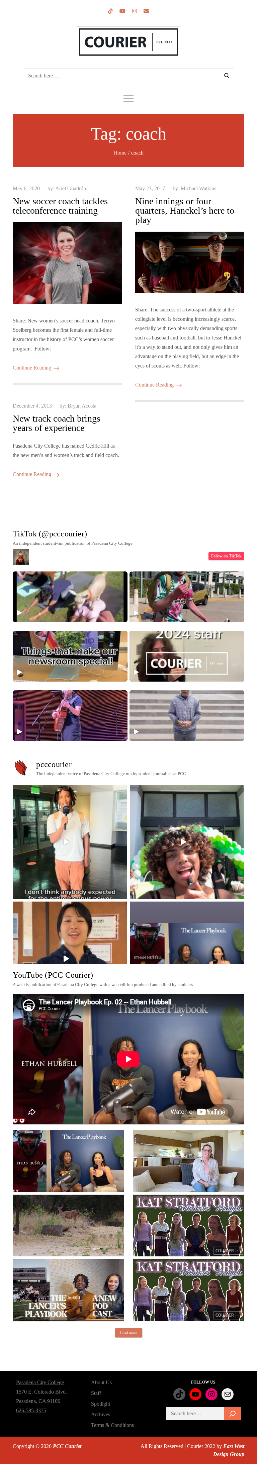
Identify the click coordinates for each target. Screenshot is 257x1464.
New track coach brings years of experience (56, 423)
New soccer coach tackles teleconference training (60, 206)
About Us (101, 1382)
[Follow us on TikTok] (110, 11)
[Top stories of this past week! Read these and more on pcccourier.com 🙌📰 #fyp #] (187, 715)
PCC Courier (67, 1446)
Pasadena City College (40, 1382)
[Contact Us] (146, 11)
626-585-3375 (31, 1410)
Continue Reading (32, 368)
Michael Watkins (198, 188)
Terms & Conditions (112, 1425)
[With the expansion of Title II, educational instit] (70, 959)
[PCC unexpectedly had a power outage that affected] (70, 842)
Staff (96, 1393)
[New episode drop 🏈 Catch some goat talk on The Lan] (187, 959)
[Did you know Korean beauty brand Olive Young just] (187, 842)
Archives (100, 1414)
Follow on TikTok (226, 556)
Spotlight (100, 1404)
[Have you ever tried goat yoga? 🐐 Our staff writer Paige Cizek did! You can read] (70, 596)
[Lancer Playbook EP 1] (68, 1290)
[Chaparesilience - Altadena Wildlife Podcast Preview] (68, 1225)
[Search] (232, 1413)
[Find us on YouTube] (122, 11)
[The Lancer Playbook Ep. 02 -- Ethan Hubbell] (68, 1161)
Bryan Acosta (82, 406)
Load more (128, 1333)
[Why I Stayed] (188, 1161)
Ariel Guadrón (70, 188)
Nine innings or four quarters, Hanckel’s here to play (184, 210)
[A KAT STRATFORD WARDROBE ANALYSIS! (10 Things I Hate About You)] (188, 1290)
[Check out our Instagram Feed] (134, 11)
